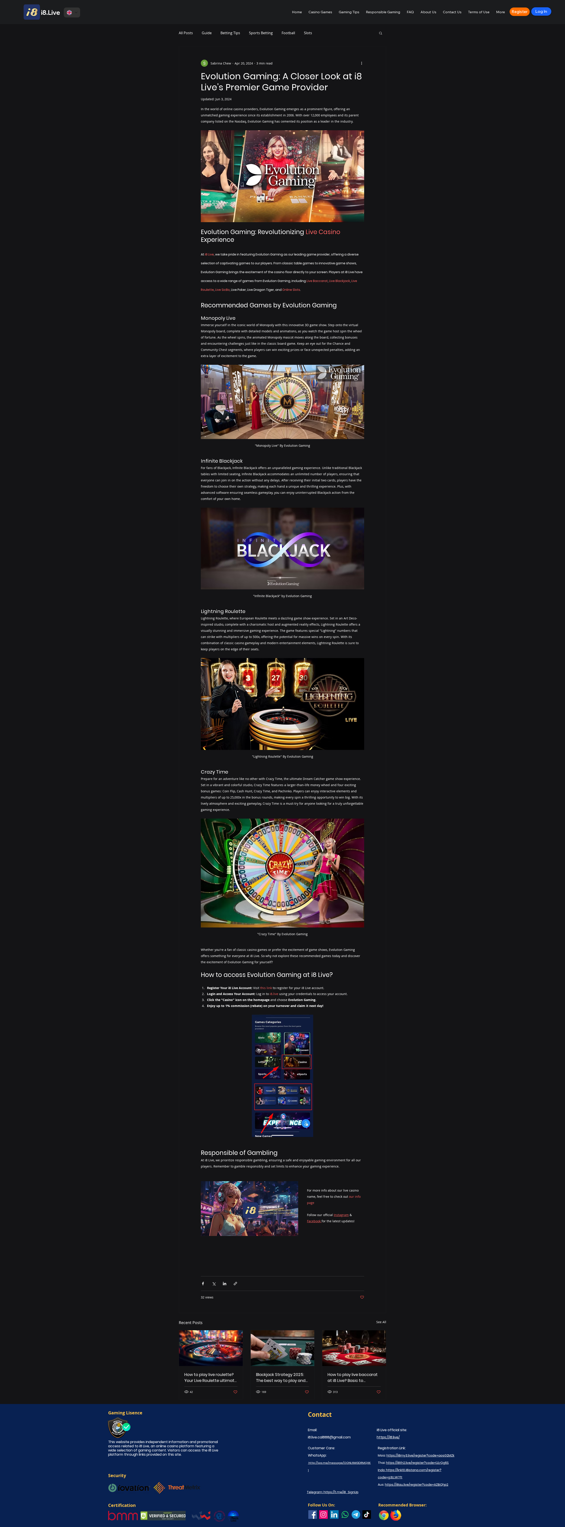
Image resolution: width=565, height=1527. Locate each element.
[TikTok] (366, 1514)
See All (381, 1322)
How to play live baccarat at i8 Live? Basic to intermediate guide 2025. (353, 1377)
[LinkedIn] (334, 1514)
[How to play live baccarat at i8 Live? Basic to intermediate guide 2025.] (354, 1348)
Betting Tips (230, 32)
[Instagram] (323, 1514)
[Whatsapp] (345, 1514)
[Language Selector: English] (72, 12)
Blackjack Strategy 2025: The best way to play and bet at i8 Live (280, 1377)
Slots (308, 32)
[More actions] (361, 63)
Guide (207, 32)
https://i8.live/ (388, 1437)
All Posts (186, 32)
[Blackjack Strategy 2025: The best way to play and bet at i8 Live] (283, 1348)
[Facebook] (312, 1514)
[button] (320, 11)
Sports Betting (261, 32)
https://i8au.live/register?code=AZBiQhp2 (416, 1484)
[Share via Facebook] (203, 1283)
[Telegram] (356, 1514)
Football (288, 32)
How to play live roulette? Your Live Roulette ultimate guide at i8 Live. (210, 1377)
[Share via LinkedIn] (224, 1283)
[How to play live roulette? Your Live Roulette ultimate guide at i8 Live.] (211, 1348)
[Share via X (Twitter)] (214, 1283)
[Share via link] (235, 1283)
